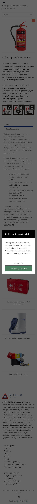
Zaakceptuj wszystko (18, 268)
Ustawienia (18, 263)
